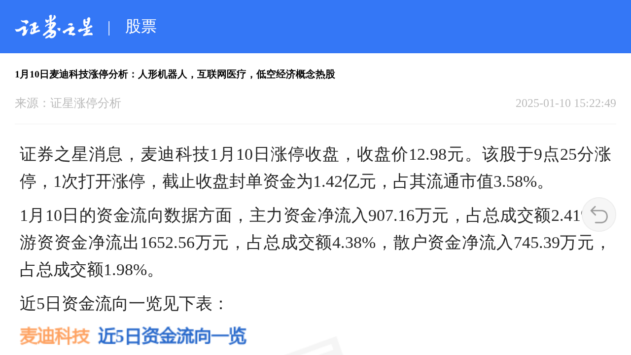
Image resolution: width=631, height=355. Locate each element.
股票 (141, 26)
